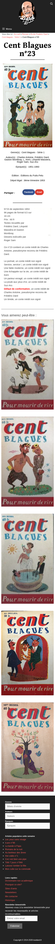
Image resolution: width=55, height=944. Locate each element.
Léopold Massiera (41, 159)
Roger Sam (23, 162)
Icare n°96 (10, 843)
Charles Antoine (25, 157)
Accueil (17, 34)
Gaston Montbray (13, 159)
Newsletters (10, 892)
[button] (28, 192)
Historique (10, 900)
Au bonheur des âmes (15, 852)
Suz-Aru (34, 162)
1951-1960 (33, 167)
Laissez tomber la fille (15, 865)
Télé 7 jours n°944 (14, 862)
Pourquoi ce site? (13, 884)
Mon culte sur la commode (17, 869)
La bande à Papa (13, 846)
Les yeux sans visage (15, 839)
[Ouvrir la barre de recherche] (51, 4)
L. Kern (27, 159)
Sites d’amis (11, 888)
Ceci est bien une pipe (15, 859)
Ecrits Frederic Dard (39, 34)
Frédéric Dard (42, 157)
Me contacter (11, 896)
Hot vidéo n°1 (11, 856)
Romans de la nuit (13, 849)
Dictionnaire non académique (19, 880)
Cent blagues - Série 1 (11, 37)
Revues (25, 34)
